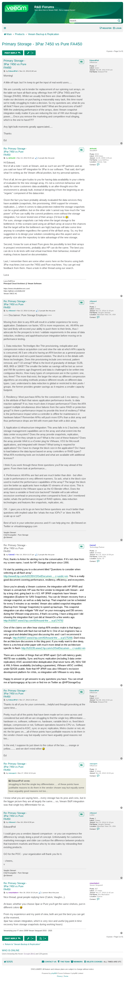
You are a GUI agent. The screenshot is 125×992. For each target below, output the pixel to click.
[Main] (18, 7)
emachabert (94, 883)
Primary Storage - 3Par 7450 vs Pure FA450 (42, 44)
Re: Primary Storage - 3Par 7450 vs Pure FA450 (15, 151)
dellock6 (93, 148)
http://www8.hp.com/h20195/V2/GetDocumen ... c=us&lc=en (36, 576)
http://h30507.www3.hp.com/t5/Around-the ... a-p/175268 (42, 637)
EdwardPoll (94, 60)
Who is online (10, 950)
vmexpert (93, 764)
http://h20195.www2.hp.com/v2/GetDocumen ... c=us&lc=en (53, 648)
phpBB (53, 973)
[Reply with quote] (81, 61)
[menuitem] (117, 28)
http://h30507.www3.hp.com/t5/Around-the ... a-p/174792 (33, 620)
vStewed (93, 301)
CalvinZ (93, 545)
